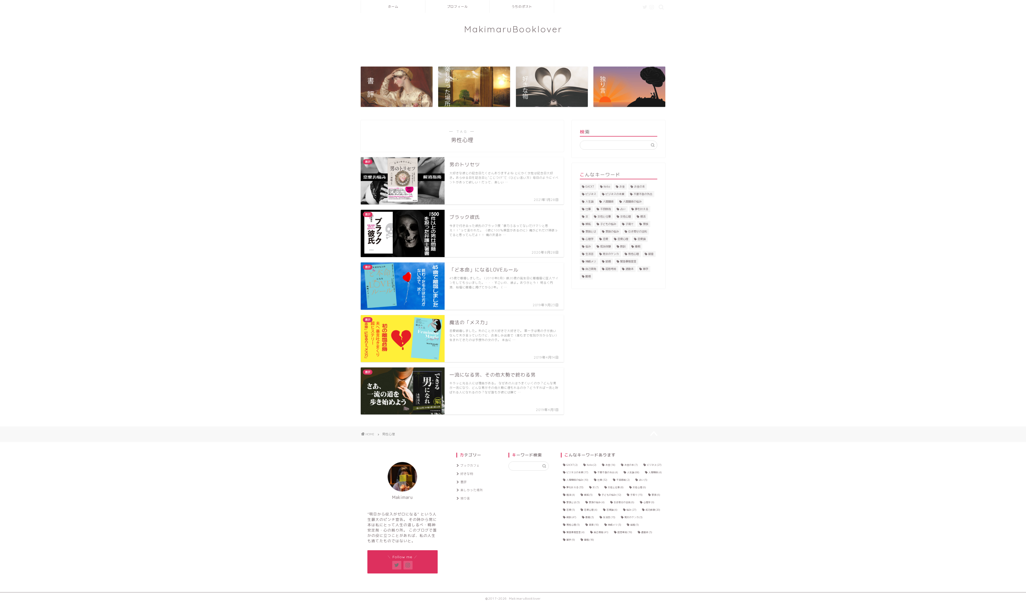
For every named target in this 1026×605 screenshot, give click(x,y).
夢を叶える (641, 209)
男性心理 (633, 254)
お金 (622, 186)
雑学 (645, 269)
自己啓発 (590, 269)
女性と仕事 (604, 216)
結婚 (608, 261)
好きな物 (466, 474)
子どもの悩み (608, 224)
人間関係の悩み (632, 201)
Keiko (607, 186)
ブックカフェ (470, 465)
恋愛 (605, 239)
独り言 (465, 498)
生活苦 (589, 254)
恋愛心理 (622, 239)
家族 (645, 224)
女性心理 (625, 216)
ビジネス (590, 194)
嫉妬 (588, 224)
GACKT (589, 186)
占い (622, 209)
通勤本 (629, 269)
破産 (651, 254)
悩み (588, 246)
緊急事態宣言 (628, 261)
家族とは (590, 231)
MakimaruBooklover (513, 29)
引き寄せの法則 (637, 231)
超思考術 (610, 269)
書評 (463, 482)
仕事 (588, 209)
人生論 (589, 201)
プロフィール (457, 7)
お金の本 (639, 186)
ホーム (393, 7)
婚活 (643, 216)
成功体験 (605, 246)
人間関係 (608, 201)
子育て (629, 224)
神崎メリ (590, 261)
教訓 (622, 246)
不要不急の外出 (643, 194)
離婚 (588, 276)
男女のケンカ (611, 254)
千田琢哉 (605, 209)
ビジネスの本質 (614, 194)
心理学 (589, 239)
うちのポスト (521, 7)
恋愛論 (642, 239)
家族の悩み (612, 231)
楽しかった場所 (471, 490)
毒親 (637, 246)
